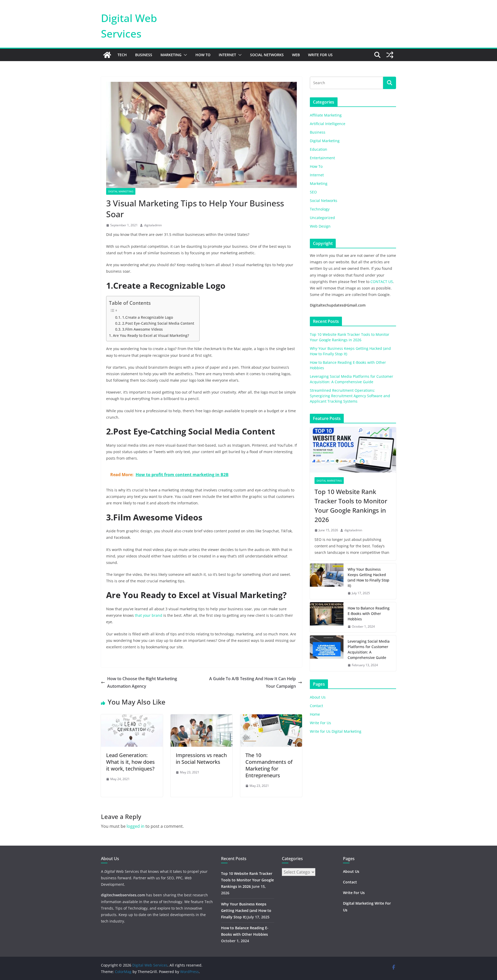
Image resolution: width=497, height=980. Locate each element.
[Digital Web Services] (107, 55)
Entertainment (322, 157)
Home (315, 714)
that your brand (148, 615)
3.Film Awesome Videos (142, 329)
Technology (320, 209)
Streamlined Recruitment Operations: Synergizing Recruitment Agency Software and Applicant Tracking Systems (350, 396)
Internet (227, 54)
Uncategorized (322, 217)
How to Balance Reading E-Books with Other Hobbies (369, 613)
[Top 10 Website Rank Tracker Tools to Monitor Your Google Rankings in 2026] (353, 450)
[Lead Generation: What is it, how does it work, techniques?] (132, 718)
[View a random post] (390, 55)
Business (143, 54)
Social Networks (267, 54)
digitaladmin (153, 225)
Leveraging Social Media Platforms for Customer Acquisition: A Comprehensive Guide (369, 649)
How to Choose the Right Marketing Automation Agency (142, 682)
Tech (122, 54)
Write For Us (320, 54)
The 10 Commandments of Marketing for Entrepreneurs (269, 765)
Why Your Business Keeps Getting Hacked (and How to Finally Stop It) (368, 577)
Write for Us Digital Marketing (335, 731)
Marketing (170, 54)
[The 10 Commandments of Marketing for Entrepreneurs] (271, 718)
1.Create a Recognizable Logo (147, 317)
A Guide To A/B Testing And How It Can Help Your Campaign (252, 682)
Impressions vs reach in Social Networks (201, 758)
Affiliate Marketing (326, 115)
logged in (135, 826)
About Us (318, 697)
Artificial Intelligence (327, 123)
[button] (184, 55)
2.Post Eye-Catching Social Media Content (158, 323)
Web (296, 54)
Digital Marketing (120, 191)
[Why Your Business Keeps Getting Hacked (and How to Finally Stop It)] (326, 581)
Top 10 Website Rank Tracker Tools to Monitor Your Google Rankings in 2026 (351, 505)
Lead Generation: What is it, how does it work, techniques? (130, 762)
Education (318, 149)
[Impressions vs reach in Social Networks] (201, 718)
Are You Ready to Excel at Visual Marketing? (151, 335)
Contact (316, 705)
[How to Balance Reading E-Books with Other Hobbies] (326, 617)
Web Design (320, 226)
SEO (313, 192)
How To (202, 54)
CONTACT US (381, 281)
